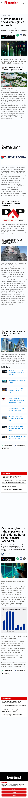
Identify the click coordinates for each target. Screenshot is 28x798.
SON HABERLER (6, 473)
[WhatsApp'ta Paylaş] (17, 35)
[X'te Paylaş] (24, 35)
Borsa (9, 15)
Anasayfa (4, 15)
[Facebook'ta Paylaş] (21, 35)
